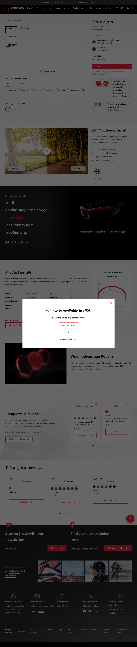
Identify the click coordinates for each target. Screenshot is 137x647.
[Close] (111, 303)
